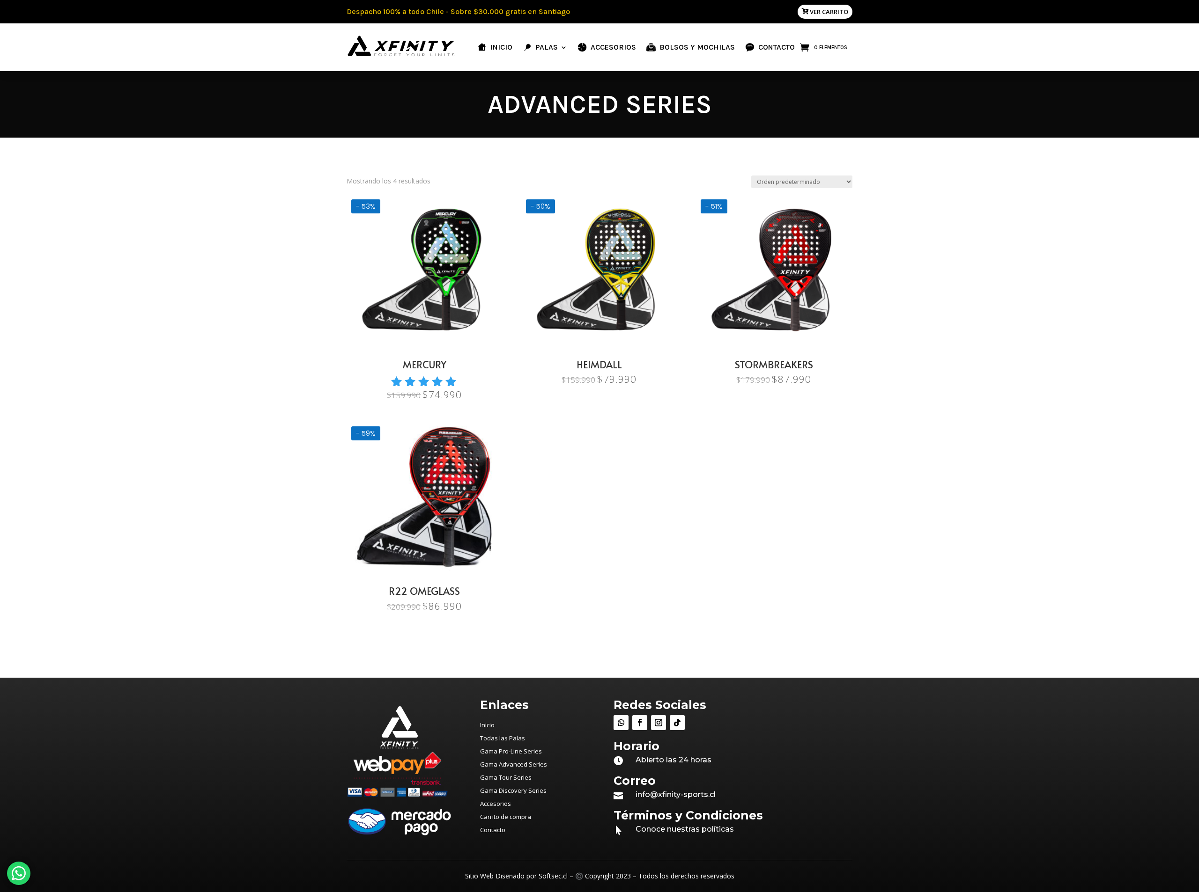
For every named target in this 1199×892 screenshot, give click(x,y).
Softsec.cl (553, 875)
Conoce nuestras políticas (685, 829)
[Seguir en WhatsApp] (621, 722)
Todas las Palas (502, 738)
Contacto (492, 830)
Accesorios (495, 803)
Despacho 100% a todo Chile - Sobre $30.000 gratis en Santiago (458, 11)
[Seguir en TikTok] (677, 722)
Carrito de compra (505, 816)
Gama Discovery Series (513, 790)
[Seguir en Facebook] (639, 722)
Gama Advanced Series (513, 764)
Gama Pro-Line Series (511, 751)
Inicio (487, 725)
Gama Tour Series (506, 777)
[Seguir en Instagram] (658, 722)
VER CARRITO (829, 11)
